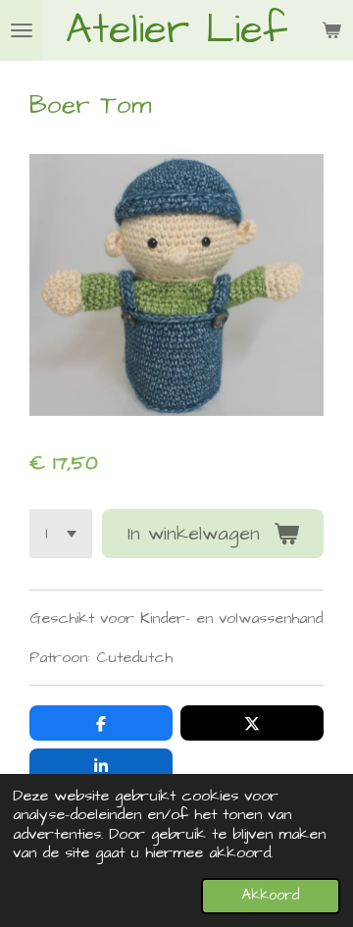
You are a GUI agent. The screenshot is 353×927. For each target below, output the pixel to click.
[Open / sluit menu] (21, 30)
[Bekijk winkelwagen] (331, 30)
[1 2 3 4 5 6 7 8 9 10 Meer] (60, 533)
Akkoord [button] (270, 895)
